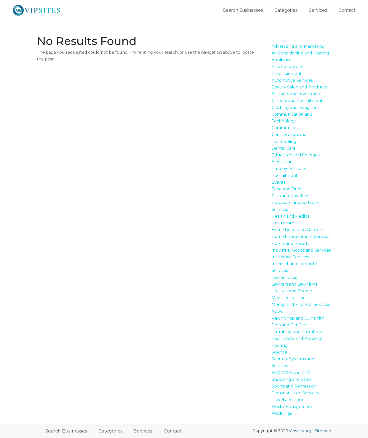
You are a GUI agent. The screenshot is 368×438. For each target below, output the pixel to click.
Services (318, 10)
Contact (346, 10)
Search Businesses (243, 10)
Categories (286, 10)
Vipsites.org (300, 431)
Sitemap (323, 431)
